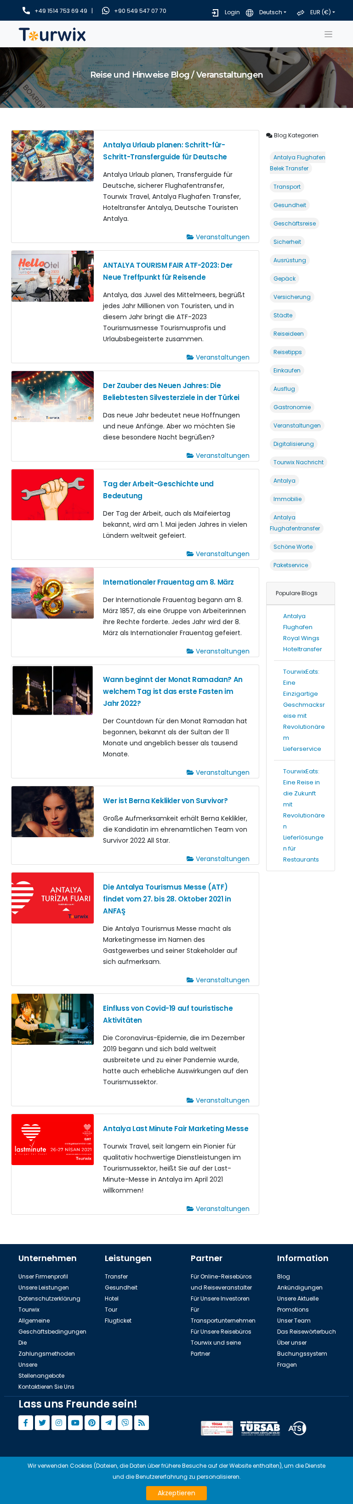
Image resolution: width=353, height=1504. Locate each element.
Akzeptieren (176, 1493)
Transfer (116, 1276)
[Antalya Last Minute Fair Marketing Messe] (52, 1139)
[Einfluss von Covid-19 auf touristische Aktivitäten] (52, 1019)
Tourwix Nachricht (298, 462)
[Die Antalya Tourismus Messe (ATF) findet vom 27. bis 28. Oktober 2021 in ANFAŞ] (52, 897)
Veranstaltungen (222, 237)
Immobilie (287, 499)
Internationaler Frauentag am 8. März (168, 582)
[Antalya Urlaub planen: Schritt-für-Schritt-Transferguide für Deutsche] (52, 155)
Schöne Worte (293, 547)
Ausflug (284, 389)
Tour (111, 1309)
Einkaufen (287, 370)
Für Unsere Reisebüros (221, 1331)
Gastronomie (292, 407)
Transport (287, 187)
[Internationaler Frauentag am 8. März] (52, 592)
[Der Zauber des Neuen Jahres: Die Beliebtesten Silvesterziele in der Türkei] (52, 396)
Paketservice (290, 565)
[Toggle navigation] (328, 34)
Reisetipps (287, 352)
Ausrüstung (289, 260)
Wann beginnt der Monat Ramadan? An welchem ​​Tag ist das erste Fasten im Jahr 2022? (172, 691)
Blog (283, 1276)
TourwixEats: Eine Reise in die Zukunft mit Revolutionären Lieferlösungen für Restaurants (304, 815)
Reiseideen (288, 334)
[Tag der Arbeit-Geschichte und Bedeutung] (52, 494)
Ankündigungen (300, 1287)
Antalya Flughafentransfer (295, 522)
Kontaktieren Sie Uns (46, 1387)
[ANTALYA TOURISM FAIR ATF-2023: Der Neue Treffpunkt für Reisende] (52, 275)
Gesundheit (289, 205)
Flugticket (118, 1320)
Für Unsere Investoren (220, 1298)
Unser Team (294, 1320)
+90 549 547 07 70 (140, 11)
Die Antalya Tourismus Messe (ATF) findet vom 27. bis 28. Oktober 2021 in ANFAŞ (167, 899)
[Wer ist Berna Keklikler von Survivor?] (52, 811)
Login (232, 12)
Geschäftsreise (294, 223)
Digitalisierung (293, 444)
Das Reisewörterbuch (306, 1331)
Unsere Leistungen (43, 1287)
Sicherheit (287, 242)
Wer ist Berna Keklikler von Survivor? (165, 801)
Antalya (284, 480)
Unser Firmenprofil (43, 1276)
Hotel (112, 1298)
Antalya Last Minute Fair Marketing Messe (175, 1128)
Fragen (287, 1365)
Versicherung (292, 297)
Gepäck (284, 278)
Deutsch (270, 12)
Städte (282, 315)
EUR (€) (320, 12)
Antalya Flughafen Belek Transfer (297, 162)
